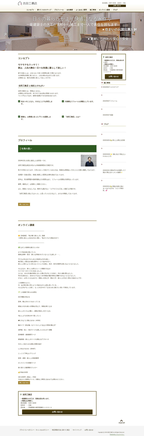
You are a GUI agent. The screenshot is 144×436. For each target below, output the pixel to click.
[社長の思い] (88, 160)
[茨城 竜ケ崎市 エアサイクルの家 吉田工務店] (28, 3)
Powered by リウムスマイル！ (117, 434)
